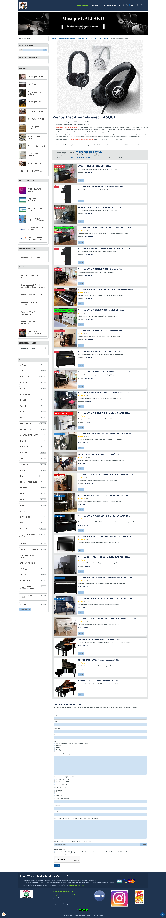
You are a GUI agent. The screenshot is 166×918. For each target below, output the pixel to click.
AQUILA (23, 371)
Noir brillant (59, 790)
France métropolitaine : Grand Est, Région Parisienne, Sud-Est (72, 743)
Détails (81, 180)
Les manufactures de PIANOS (32, 295)
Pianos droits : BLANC (36, 146)
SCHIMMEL (31, 534)
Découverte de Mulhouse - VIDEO (35, 333)
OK (45, 50)
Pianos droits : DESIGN (33, 155)
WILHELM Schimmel (31, 587)
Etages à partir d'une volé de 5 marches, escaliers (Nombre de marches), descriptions (76, 818)
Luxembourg (59, 749)
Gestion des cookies (97, 915)
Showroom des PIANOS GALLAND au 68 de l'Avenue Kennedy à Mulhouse (32, 286)
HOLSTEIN (24, 447)
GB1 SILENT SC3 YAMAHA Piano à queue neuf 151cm (99, 454)
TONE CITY (24, 575)
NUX (22, 505)
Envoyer (57, 865)
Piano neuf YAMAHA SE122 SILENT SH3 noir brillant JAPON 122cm (105, 578)
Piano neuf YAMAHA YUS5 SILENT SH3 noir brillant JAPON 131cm (104, 516)
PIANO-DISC (25, 517)
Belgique (58, 747)
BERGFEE (24, 388)
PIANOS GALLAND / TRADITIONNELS (99, 38)
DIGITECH (24, 412)
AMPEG (23, 365)
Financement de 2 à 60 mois (35, 229)
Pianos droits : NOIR (36, 163)
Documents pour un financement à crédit (36, 239)
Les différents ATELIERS (30, 257)
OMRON (23, 511)
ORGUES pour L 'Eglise (34, 128)
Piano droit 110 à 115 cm (62, 779)
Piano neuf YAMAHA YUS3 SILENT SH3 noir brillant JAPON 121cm (104, 434)
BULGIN (23, 400)
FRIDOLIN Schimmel (28, 423)
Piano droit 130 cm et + (62, 784)
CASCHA (23, 406)
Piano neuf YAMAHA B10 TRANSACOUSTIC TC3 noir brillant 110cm (105, 248)
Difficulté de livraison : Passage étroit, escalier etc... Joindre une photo (72, 841)
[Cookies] (4, 914)
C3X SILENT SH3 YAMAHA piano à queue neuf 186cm (99, 660)
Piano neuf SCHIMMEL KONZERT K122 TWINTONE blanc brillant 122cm (107, 619)
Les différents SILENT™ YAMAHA (30, 304)
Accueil (54, 38)
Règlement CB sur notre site (35, 209)
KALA (22, 470)
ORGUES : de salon (35, 111)
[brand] (23, 5)
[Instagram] (119, 898)
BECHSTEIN (24, 377)
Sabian (22, 523)
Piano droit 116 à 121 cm (62, 781)
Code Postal (57, 728)
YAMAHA (30, 595)
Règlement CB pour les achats (76, 885)
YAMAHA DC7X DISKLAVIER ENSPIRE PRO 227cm (98, 681)
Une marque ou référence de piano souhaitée (66, 754)
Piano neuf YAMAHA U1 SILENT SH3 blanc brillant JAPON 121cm (104, 413)
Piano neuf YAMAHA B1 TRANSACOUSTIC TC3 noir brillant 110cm (104, 228)
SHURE (23, 543)
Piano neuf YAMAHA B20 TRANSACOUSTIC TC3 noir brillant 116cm (105, 372)
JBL (21, 459)
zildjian (23, 604)
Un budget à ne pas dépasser (61, 798)
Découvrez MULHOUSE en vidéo (29, 352)
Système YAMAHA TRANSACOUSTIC (28, 313)
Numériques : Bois (35, 84)
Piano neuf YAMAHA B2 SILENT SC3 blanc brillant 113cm (101, 310)
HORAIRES (110, 5)
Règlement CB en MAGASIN (34, 200)
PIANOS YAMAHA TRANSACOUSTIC (81, 158)
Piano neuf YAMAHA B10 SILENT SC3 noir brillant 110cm (100, 187)
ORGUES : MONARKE (36, 119)
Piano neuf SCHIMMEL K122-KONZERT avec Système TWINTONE (104, 536)
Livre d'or (117, 5)
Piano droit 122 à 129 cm (62, 783)
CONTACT (103, 5)
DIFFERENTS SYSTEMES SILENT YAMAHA (88, 152)
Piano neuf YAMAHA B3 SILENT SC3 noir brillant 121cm (100, 331)
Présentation (94, 5)
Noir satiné (58, 794)
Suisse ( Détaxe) (60, 751)
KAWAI (23, 476)
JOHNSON (24, 464)
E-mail (55, 811)
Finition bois (59, 795)
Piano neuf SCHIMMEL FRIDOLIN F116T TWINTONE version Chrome (105, 290)
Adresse (56, 721)
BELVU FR (24, 382)
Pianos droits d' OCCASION (31, 171)
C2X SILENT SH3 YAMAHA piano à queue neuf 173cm (99, 639)
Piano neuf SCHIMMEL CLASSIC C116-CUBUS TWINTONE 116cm (104, 557)
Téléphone (57, 805)
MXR (22, 499)
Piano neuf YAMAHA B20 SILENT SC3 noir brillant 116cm (100, 269)
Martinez (23, 488)
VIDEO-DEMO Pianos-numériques (29, 276)
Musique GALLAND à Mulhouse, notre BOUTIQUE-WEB (72, 38)
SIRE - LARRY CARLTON (29, 549)
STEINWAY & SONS (27, 563)
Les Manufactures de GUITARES (29, 323)
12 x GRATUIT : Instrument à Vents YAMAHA (35, 219)
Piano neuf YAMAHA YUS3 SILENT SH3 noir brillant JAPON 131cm (104, 495)
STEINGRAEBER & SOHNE (27, 556)
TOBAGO (23, 569)
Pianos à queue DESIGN (34, 137)
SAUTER (23, 529)
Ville (55, 734)
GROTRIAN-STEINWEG (29, 435)
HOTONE (23, 453)
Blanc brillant (59, 792)
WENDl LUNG (25, 581)
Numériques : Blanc (35, 77)
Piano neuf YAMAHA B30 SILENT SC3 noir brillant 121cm (100, 351)
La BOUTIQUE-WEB (82, 5)
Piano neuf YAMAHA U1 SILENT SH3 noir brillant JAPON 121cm (103, 392)
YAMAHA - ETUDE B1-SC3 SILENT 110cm (94, 166)
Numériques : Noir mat (35, 103)
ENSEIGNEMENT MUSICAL (28, 348)
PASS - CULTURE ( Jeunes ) (35, 190)
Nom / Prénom (57, 715)
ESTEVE (23, 418)
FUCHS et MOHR (26, 429)
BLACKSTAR (25, 394)
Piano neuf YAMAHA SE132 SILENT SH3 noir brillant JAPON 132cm (105, 598)
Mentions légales (67, 915)
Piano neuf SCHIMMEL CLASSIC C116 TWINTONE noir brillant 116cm (106, 475)
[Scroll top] (162, 914)
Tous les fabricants (25, 609)
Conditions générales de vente (82, 915)
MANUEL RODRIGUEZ (28, 482)
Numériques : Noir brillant (35, 93)
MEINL (23, 494)
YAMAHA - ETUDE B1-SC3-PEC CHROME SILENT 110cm (100, 207)
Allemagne (58, 745)
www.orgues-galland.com (70, 895)
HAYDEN (23, 441)
